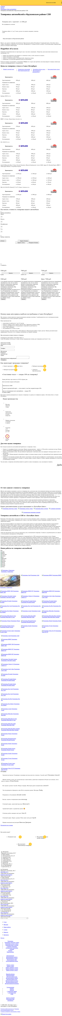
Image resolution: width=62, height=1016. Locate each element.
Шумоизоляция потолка (12, 980)
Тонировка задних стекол (11, 943)
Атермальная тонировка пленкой (12, 948)
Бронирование (10, 955)
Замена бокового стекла (12, 969)
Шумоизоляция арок (12, 976)
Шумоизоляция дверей (12, 978)
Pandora (12, 988)
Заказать (11, 273)
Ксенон (10, 950)
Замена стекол (10, 966)
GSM (12, 994)
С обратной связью (12, 991)
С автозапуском (12, 992)
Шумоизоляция (10, 975)
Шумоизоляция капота (12, 982)
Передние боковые (33, 242)
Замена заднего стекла (12, 970)
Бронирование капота (11, 957)
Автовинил (10, 1000)
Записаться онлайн (51, 2)
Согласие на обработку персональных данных (10, 1011)
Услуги (2, 938)
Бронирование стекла (11, 958)
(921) (4, 872)
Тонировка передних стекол (12, 942)
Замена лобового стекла (12, 967)
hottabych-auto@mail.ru (6, 874)
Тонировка (10, 941)
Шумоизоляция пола (12, 979)
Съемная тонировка (12, 946)
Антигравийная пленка (12, 961)
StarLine (12, 990)
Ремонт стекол (10, 965)
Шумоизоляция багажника (12, 983)
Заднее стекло (21, 242)
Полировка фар (10, 999)
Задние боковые (24, 240)
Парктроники (10, 952)
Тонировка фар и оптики (11, 945)
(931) (4, 880)
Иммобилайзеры (10, 974)
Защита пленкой (10, 997)
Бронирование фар (12, 959)
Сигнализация (10, 987)
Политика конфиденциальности (7, 1008)
